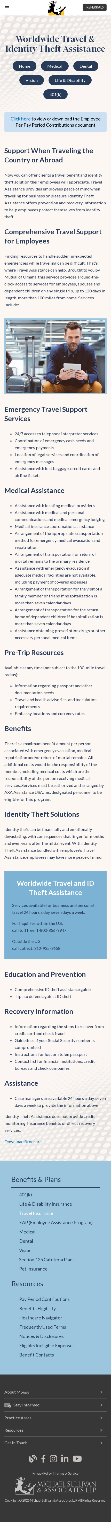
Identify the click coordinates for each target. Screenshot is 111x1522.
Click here (21, 118)
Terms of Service (66, 1473)
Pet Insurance (33, 1269)
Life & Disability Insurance (45, 1204)
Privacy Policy (42, 1473)
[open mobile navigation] (7, 7)
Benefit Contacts (36, 1355)
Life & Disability (70, 80)
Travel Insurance (36, 1213)
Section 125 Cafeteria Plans (47, 1259)
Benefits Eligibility (37, 1308)
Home (24, 66)
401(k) (55, 94)
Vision (32, 80)
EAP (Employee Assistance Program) (56, 1222)
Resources (13, 1430)
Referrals (95, 7)
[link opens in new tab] (33, 1461)
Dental (86, 66)
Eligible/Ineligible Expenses (47, 1345)
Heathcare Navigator (40, 1317)
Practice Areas (17, 1417)
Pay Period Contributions (44, 1299)
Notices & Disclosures (41, 1336)
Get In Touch (15, 1442)
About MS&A (16, 1391)
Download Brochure (23, 1141)
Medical (54, 66)
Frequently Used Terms (42, 1327)
